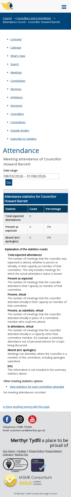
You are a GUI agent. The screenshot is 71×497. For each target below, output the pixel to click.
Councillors (17, 114)
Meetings (16, 72)
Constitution (17, 81)
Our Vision (9, 451)
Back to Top (21, 454)
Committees (18, 122)
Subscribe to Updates (23, 139)
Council (7, 18)
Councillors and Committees (33, 18)
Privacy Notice (53, 451)
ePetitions (16, 97)
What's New (17, 56)
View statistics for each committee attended (37, 386)
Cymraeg (15, 39)
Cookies (21, 451)
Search (14, 64)
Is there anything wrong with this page (26, 406)
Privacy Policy (36, 451)
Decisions (16, 105)
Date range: (10, 170)
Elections (15, 89)
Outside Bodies (19, 130)
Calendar (15, 47)
